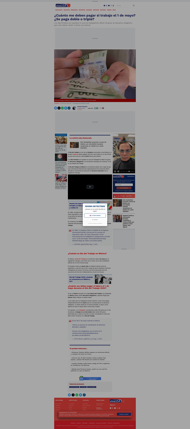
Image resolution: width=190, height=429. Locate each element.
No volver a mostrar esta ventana (95, 223)
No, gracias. (95, 219)
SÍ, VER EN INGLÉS (95, 215)
